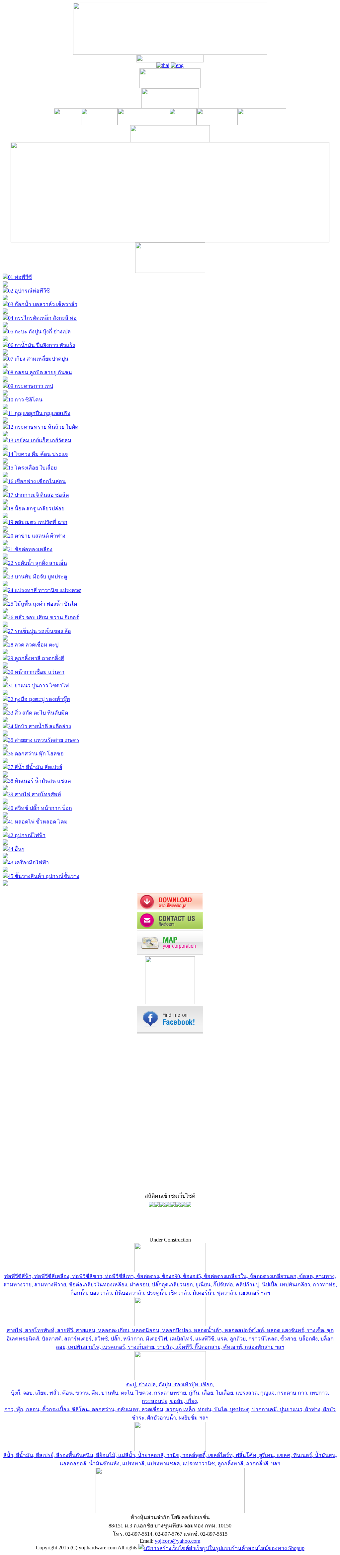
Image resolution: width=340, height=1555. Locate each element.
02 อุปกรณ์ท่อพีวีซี (29, 291)
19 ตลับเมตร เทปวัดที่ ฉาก (37, 522)
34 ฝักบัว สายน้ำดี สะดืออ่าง (39, 726)
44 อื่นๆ (16, 849)
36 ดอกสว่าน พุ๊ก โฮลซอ (36, 753)
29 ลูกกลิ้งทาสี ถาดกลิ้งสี (36, 658)
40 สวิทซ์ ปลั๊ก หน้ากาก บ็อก (40, 808)
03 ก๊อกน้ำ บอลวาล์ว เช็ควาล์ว (42, 304)
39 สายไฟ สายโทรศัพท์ (34, 794)
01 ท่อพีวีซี (20, 277)
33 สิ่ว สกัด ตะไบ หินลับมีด (38, 713)
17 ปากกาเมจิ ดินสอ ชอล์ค (38, 495)
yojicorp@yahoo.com (177, 1541)
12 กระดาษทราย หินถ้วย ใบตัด (43, 427)
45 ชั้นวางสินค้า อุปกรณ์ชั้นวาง (43, 876)
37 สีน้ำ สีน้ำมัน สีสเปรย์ (35, 767)
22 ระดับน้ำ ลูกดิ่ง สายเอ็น (37, 563)
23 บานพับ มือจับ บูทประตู (37, 576)
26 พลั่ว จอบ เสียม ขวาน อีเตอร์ (43, 617)
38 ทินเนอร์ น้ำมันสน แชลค (39, 781)
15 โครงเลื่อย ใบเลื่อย (32, 468)
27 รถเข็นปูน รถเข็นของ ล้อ (39, 631)
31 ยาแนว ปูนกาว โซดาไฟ (38, 685)
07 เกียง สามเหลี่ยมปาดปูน (38, 359)
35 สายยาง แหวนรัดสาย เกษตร (43, 740)
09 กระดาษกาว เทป (30, 386)
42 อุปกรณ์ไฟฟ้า (26, 835)
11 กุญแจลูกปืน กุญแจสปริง (39, 413)
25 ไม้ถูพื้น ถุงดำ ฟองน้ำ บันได (42, 604)
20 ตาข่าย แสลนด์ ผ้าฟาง (36, 536)
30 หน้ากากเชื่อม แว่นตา (36, 672)
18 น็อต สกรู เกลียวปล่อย (36, 508)
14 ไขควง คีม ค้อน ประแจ (38, 454)
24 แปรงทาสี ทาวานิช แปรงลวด (44, 590)
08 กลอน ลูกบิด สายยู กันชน (40, 372)
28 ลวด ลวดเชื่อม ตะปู (33, 645)
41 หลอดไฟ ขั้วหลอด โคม (38, 821)
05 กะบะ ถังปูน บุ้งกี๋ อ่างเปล (39, 331)
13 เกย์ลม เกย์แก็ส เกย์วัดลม (39, 440)
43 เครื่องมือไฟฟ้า (28, 862)
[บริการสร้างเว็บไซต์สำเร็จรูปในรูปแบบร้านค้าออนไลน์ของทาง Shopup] (221, 1547)
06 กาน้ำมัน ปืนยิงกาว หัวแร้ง (41, 345)
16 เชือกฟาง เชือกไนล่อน (37, 481)
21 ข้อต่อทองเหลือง (30, 549)
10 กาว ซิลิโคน (25, 399)
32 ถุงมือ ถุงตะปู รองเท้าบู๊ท (39, 699)
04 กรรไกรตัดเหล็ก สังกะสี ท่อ (42, 318)
